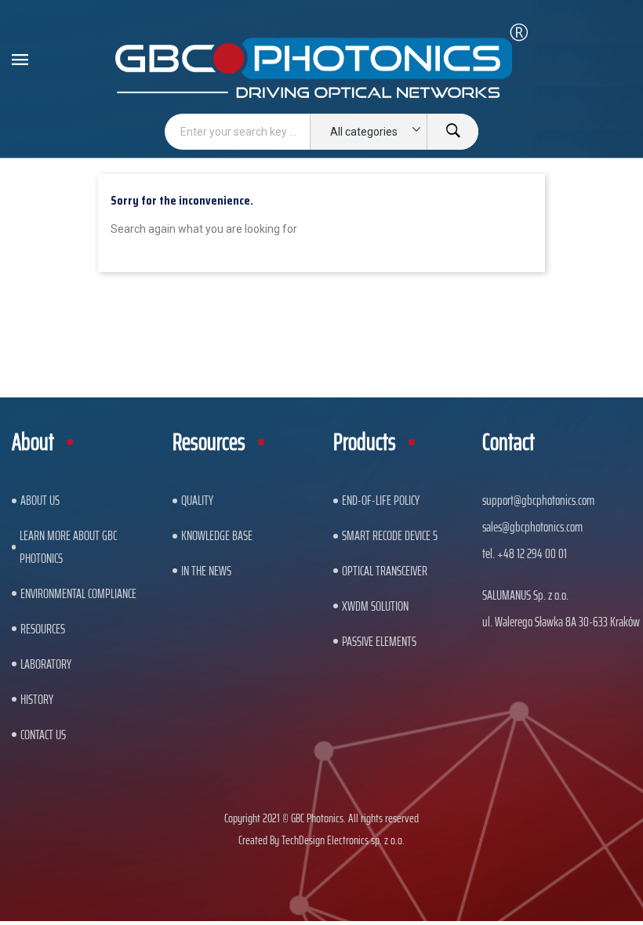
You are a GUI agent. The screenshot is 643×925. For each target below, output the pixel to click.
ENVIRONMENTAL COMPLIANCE (78, 593)
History (36, 699)
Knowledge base (216, 535)
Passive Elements (379, 641)
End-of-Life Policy (381, 500)
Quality (197, 500)
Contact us (43, 734)
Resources (42, 628)
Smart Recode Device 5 (390, 535)
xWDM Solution (375, 606)
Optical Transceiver (384, 570)
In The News (206, 570)
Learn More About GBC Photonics (68, 546)
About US (40, 500)
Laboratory (45, 664)
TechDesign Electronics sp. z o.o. (343, 840)
